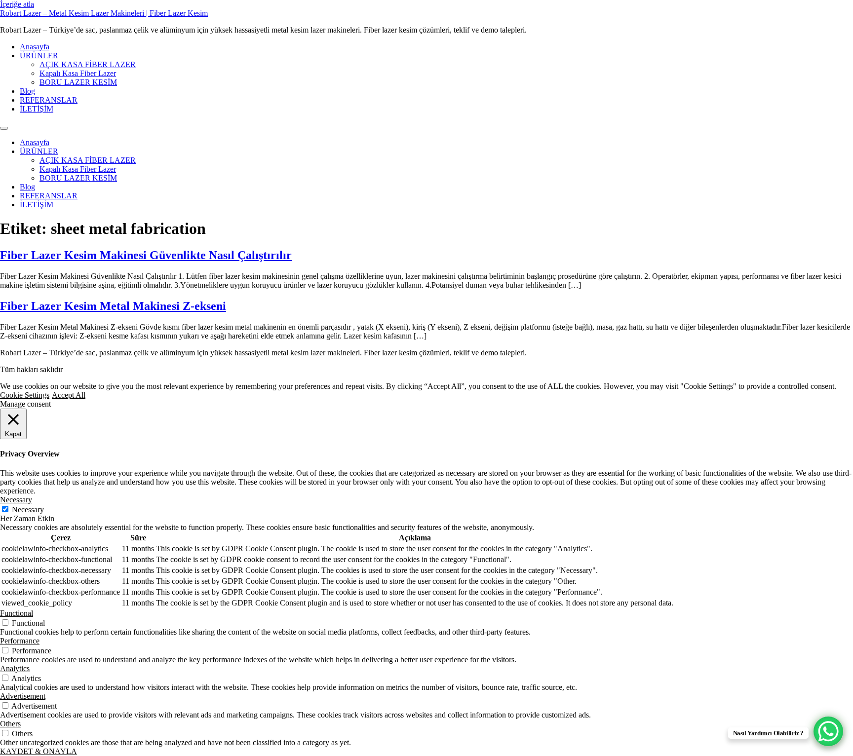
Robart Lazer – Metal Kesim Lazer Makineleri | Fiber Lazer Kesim (104, 13)
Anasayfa (34, 46)
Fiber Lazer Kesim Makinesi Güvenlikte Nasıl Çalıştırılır (146, 255)
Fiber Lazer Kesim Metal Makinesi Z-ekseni (113, 306)
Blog (27, 91)
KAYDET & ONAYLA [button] (38, 751)
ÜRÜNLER (39, 55)
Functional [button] (16, 613)
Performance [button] (19, 641)
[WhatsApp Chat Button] (828, 731)
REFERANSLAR (49, 100)
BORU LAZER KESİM (78, 82)
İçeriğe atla (17, 4)
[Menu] (4, 128)
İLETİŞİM (36, 109)
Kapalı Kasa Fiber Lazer (77, 73)
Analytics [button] (15, 668)
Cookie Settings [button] (24, 395)
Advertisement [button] (22, 696)
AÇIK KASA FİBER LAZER (87, 64)
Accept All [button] (68, 395)
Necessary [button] (16, 499)
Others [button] (10, 723)
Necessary (28, 509)
